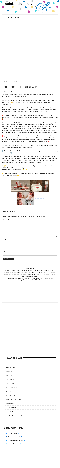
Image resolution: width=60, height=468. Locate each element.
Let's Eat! (9, 375)
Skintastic (5, 81)
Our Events (10, 383)
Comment (7, 219)
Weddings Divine (11, 408)
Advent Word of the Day (14, 363)
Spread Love (10, 395)
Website (5, 251)
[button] (30, 457)
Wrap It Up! (10, 412)
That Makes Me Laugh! (13, 400)
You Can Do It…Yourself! (14, 416)
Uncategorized (11, 404)
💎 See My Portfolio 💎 (13, 444)
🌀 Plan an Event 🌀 (12, 433)
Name (5, 239)
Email (5, 245)
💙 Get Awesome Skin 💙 (14, 437)
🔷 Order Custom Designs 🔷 (15, 440)
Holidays (9, 371)
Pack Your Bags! (11, 387)
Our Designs (10, 379)
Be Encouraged (11, 367)
